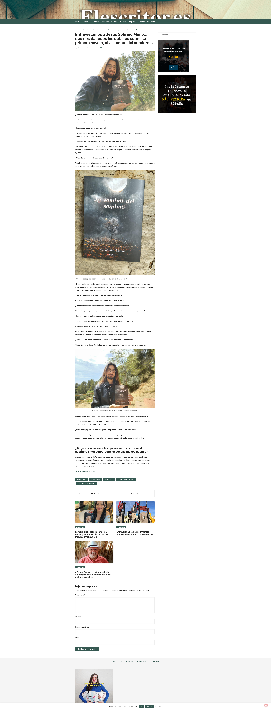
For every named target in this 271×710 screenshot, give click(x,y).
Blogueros (132, 22)
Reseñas (123, 22)
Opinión (114, 22)
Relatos (142, 22)
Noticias (96, 22)
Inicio (77, 22)
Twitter (130, 661)
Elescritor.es (82, 48)
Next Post (134, 493)
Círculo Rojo (81, 479)
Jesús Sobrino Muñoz (126, 479)
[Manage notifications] (266, 705)
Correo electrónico (82, 627)
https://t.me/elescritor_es (85, 471)
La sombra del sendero (86, 483)
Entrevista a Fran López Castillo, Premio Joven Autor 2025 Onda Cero (135, 533)
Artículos (105, 22)
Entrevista (109, 479)
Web (77, 637)
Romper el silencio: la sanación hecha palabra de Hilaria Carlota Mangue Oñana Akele (91, 534)
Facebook (118, 661)
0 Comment (104, 48)
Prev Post (95, 493)
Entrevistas (86, 22)
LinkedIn (155, 661)
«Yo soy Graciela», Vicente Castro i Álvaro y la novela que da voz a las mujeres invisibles (93, 574)
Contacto (151, 22)
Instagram (143, 661)
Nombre (78, 617)
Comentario (80, 595)
